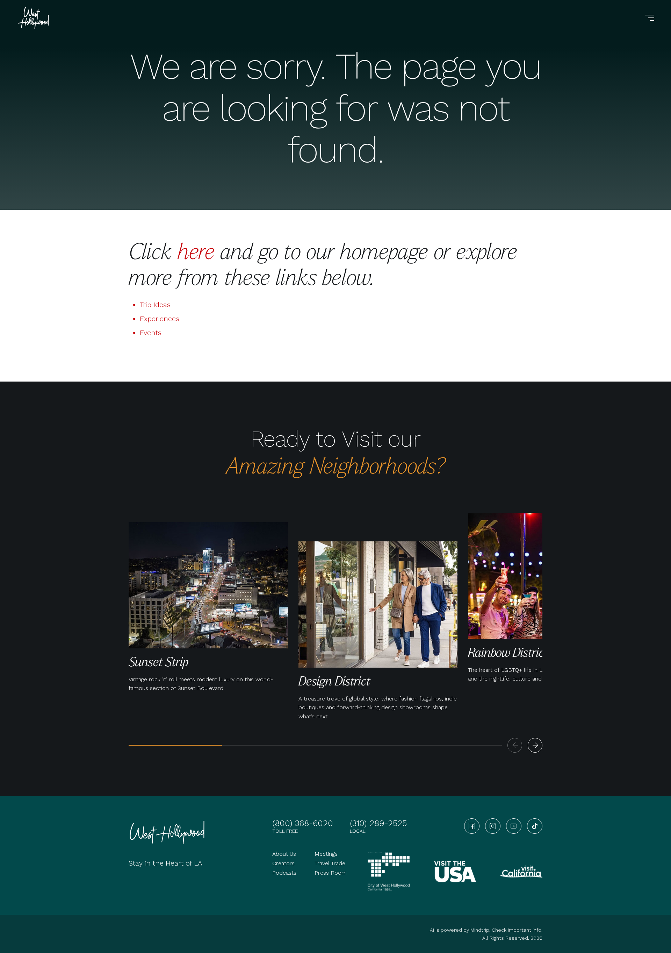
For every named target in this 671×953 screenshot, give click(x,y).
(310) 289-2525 (378, 823)
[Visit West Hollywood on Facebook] (471, 826)
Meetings (326, 854)
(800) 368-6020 (302, 823)
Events (150, 332)
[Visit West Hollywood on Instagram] (492, 826)
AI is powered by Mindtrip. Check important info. (486, 930)
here (196, 250)
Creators (283, 863)
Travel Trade (330, 863)
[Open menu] (649, 17)
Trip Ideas (155, 304)
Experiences (159, 318)
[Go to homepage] (34, 18)
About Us (284, 854)
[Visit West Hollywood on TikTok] (534, 826)
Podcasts (284, 872)
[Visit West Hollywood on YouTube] (513, 826)
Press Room (331, 872)
